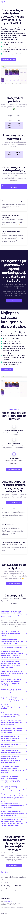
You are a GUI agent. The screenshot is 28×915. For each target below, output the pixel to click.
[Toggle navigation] (25, 2)
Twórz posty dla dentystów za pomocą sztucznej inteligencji (14, 186)
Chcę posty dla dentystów (8, 59)
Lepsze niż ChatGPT (8, 509)
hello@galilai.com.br (8, 901)
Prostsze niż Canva (8, 525)
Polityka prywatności (19, 895)
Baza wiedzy (18, 888)
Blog (2, 890)
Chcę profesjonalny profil (14, 469)
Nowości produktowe (5, 895)
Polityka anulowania (19, 892)
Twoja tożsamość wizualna (11, 231)
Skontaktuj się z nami (19, 890)
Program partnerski (5, 888)
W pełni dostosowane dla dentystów (13, 201)
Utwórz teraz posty (6, 369)
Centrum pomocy (4, 892)
